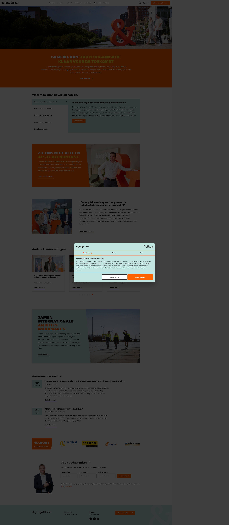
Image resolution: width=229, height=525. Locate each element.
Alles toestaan (140, 277)
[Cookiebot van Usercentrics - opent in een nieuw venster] (145, 246)
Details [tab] (114, 253)
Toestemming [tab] (87, 253)
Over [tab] (141, 253)
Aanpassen (113, 277)
